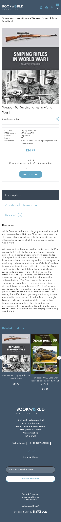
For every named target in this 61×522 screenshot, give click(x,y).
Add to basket (30, 174)
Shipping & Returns (30, 497)
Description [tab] (13, 195)
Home (17, 18)
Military (25, 18)
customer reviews (11, 119)
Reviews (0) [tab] (13, 215)
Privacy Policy (30, 500)
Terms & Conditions (30, 494)
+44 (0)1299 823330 (39, 443)
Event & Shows (30, 457)
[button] (59, 358)
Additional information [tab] (21, 205)
